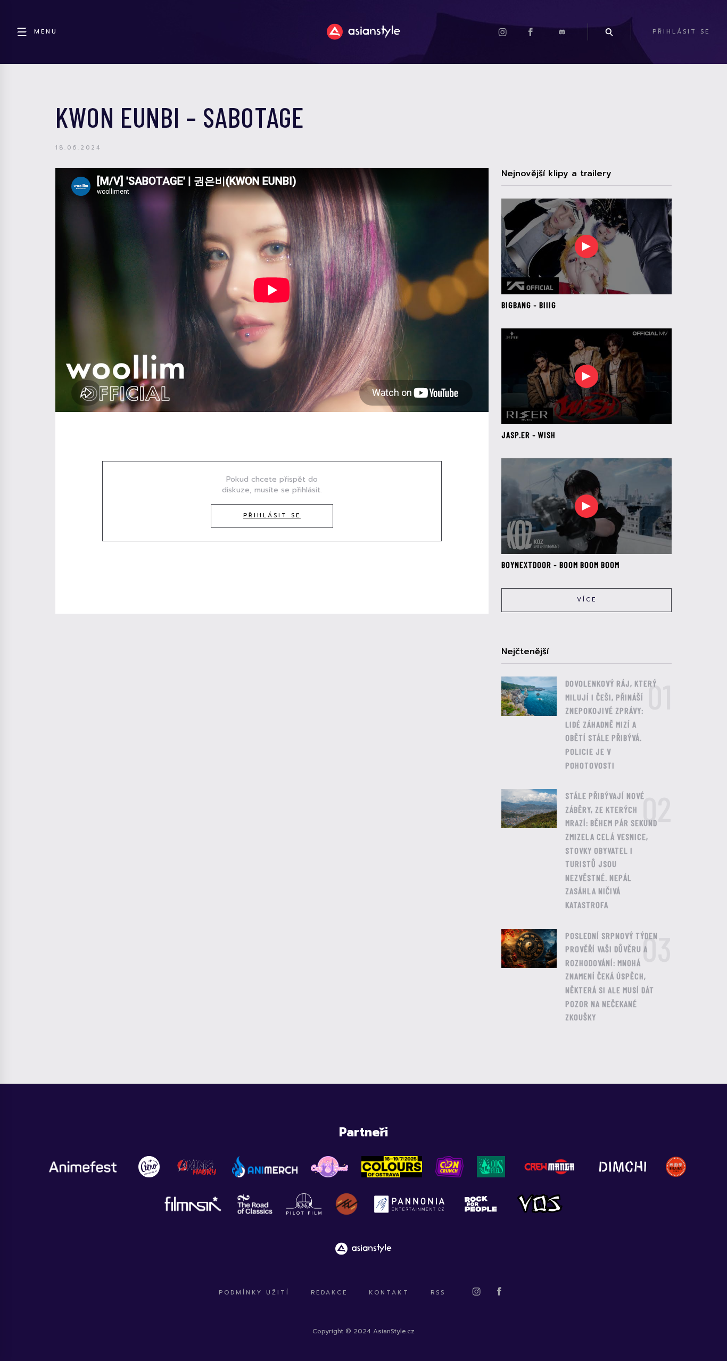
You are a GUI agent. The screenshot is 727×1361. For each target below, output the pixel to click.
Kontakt (389, 1292)
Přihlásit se (272, 515)
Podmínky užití (254, 1292)
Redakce (329, 1292)
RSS (438, 1292)
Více (587, 599)
